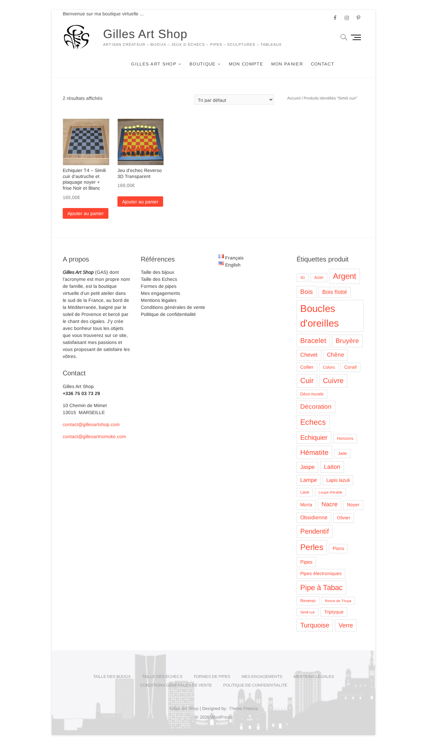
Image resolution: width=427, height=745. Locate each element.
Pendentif (314, 531)
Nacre (330, 504)
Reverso (308, 600)
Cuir (307, 380)
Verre (346, 625)
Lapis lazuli (338, 480)
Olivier (343, 517)
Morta (306, 504)
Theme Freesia (243, 708)
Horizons (345, 438)
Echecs (313, 422)
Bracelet (313, 340)
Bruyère (347, 340)
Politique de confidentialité (168, 314)
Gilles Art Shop (145, 34)
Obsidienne (314, 517)
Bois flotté (334, 292)
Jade (342, 453)
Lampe (308, 480)
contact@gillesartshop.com (91, 424)
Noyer (353, 504)
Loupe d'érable (330, 492)
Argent (344, 276)
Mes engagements (160, 293)
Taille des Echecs (159, 279)
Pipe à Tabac (321, 587)
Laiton (332, 466)
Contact (322, 63)
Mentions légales (158, 300)
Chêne (335, 354)
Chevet (309, 355)
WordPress (221, 717)
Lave (304, 492)
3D (302, 277)
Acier (319, 277)
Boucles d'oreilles (319, 316)
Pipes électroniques (321, 573)
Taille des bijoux (157, 272)
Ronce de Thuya (338, 601)
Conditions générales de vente (173, 307)
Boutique (202, 63)
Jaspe (307, 467)
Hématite (314, 452)
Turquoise (314, 625)
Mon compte (246, 63)
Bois (306, 291)
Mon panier (287, 63)
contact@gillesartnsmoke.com (94, 436)
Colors (329, 367)
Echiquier (314, 437)
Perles (311, 547)
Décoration (316, 406)
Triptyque (334, 611)
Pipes (306, 562)
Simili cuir (307, 612)
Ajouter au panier (85, 213)
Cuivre (333, 381)
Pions (338, 548)
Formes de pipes (158, 286)
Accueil (294, 98)
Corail (350, 367)
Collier (307, 367)
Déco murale (312, 394)
